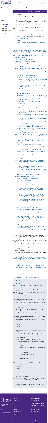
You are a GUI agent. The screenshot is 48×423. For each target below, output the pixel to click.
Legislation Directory (35, 400)
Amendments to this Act (6, 36)
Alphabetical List (5, 12)
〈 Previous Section (36, 11)
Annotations (4, 16)
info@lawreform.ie (6, 412)
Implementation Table (35, 411)
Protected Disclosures (18, 412)
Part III (28, 26)
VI (31, 26)
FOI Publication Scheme (18, 411)
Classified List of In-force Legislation (37, 403)
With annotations (5, 28)
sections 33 (23, 20)
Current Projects (17, 400)
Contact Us (33, 418)
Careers (15, 414)
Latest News (33, 420)
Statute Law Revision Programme (37, 405)
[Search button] (46, 3)
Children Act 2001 (26, 250)
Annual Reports (34, 412)
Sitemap (32, 422)
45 (30, 20)
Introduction (4, 10)
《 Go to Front (29, 11)
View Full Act (4, 22)
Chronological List (5, 14)
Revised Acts (33, 401)
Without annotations (6, 30)
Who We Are (16, 409)
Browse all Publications (35, 409)
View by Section (5, 24)
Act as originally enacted (6, 34)
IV (42, 30)
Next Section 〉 (43, 11)
